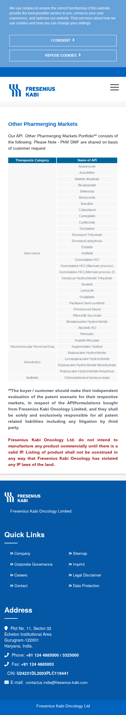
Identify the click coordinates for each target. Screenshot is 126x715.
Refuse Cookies (60, 55)
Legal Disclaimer (86, 575)
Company (21, 553)
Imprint (78, 564)
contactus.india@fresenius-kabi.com (57, 682)
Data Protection (85, 585)
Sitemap (79, 553)
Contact (20, 585)
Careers (20, 575)
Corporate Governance (32, 564)
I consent (60, 40)
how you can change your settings (63, 23)
